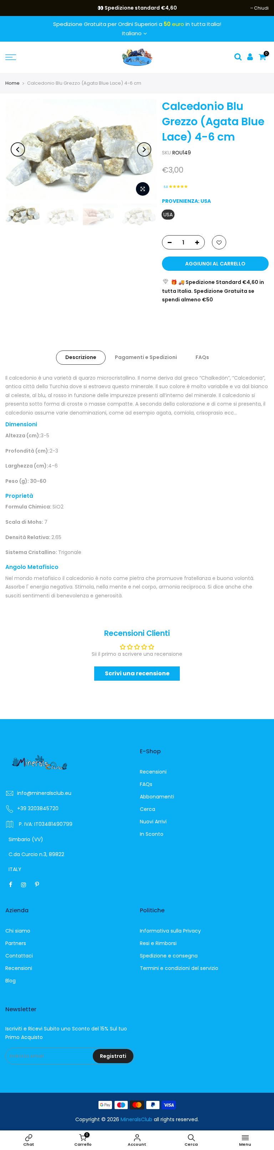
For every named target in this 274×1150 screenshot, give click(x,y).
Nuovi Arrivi (153, 821)
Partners (15, 943)
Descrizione (80, 357)
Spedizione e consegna (169, 955)
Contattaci (19, 955)
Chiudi (16, 8)
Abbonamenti (157, 796)
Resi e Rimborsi (158, 943)
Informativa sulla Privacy (170, 930)
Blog (10, 980)
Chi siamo (17, 930)
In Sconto (151, 834)
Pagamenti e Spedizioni (146, 357)
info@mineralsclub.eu (44, 793)
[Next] (144, 149)
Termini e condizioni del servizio (179, 968)
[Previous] (18, 149)
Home (12, 83)
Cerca (147, 809)
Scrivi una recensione (137, 673)
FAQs (202, 357)
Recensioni (153, 771)
